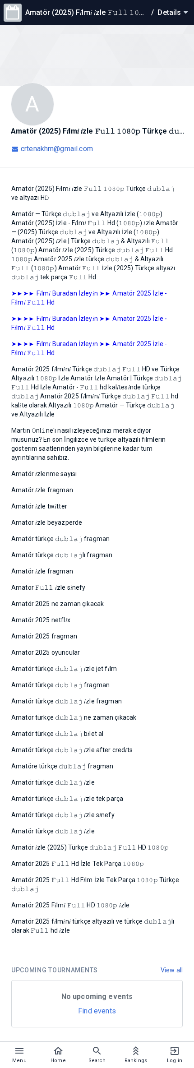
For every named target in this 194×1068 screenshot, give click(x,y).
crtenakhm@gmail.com (57, 148)
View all (172, 970)
